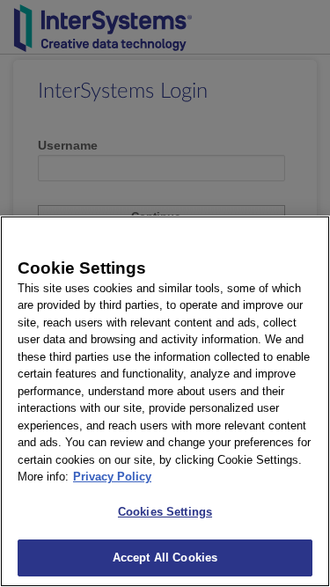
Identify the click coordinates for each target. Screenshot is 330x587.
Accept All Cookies (165, 557)
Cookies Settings (165, 511)
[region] (165, 401)
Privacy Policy (112, 476)
